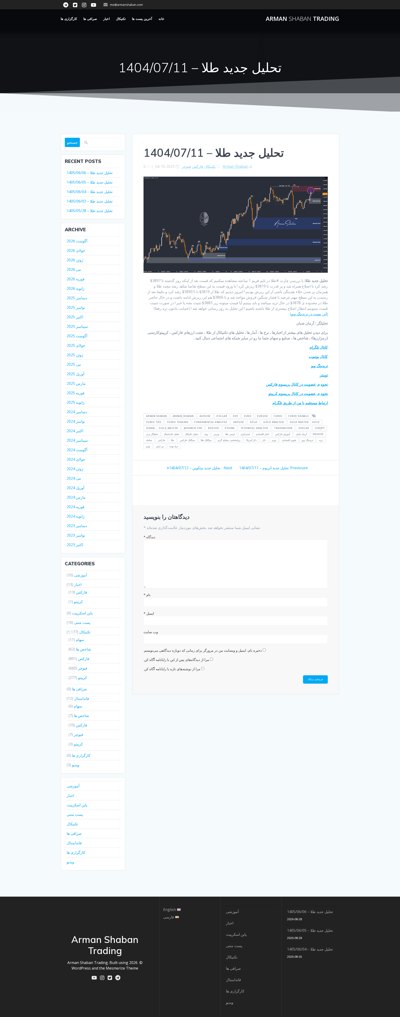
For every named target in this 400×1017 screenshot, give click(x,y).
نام (147, 594)
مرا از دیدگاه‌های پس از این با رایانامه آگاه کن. (176, 659)
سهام (80, 639)
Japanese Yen (193, 428)
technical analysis (254, 428)
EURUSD (262, 416)
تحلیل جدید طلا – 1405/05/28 (89, 210)
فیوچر (186, 166)
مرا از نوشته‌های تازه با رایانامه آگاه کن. (172, 669)
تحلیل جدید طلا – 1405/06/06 (89, 172)
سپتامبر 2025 (77, 326)
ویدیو (75, 764)
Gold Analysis (273, 422)
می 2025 (74, 364)
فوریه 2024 (75, 506)
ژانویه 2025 (75, 402)
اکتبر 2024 (75, 430)
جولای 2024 (76, 459)
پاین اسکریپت (82, 613)
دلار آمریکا (251, 440)
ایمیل (149, 613)
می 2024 (74, 478)
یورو (148, 446)
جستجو (72, 142)
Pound (230, 428)
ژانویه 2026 (75, 288)
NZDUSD (213, 428)
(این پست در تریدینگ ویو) (309, 313)
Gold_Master (168, 428)
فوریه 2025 (75, 392)
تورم (274, 440)
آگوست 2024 (77, 449)
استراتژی (245, 434)
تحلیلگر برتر (152, 434)
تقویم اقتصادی (289, 440)
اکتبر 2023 (75, 544)
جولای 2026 (76, 250)
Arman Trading (302, 19)
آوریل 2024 (75, 487)
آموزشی (80, 575)
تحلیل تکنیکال (191, 434)
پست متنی (82, 622)
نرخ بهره (173, 446)
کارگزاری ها (69, 18)
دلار (264, 440)
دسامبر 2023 (77, 525)
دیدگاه (149, 537)
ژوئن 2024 (75, 468)
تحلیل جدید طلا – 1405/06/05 (89, 182)
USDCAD (303, 428)
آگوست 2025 (77, 335)
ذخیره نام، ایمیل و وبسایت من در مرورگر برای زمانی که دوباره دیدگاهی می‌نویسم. (203, 650)
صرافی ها (90, 18)
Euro (247, 416)
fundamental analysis (210, 422)
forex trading (178, 422)
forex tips (153, 422)
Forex (278, 416)
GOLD (253, 422)
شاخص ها (83, 649)
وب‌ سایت (151, 631)
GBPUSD (238, 422)
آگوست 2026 (77, 241)
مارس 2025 (76, 383)
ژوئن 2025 (75, 354)
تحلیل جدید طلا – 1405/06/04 (89, 191)
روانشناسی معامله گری (229, 440)
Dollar (221, 416)
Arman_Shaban (183, 416)
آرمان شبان (301, 434)
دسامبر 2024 (77, 411)
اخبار (106, 18)
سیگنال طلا (206, 440)
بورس (216, 434)
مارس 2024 (76, 497)
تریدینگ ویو (307, 440)
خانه (161, 18)
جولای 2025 (76, 345)
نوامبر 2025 (76, 307)
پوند (206, 434)
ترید (321, 440)
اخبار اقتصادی (262, 434)
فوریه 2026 (75, 279)
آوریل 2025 (75, 373)
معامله (149, 440)
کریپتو (78, 601)
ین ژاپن (160, 446)
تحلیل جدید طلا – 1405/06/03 (89, 201)
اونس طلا (230, 434)
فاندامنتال (81, 698)
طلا (172, 440)
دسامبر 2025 (77, 297)
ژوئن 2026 (75, 260)
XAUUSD (318, 434)
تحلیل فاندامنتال (171, 434)
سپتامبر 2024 (77, 440)
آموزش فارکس (282, 434)
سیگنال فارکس (187, 440)
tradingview (283, 428)
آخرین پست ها (142, 18)
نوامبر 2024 (76, 421)
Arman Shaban (235, 166)
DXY (235, 416)
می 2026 (74, 269)
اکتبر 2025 (75, 316)
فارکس (197, 166)
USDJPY (320, 428)
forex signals (298, 416)
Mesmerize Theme (122, 968)
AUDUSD (205, 416)
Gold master (299, 422)
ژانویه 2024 (75, 516)
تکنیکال (121, 18)
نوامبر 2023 (76, 535)
